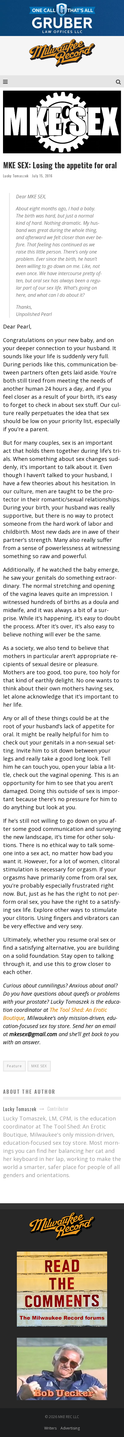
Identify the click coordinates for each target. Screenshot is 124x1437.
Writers (50, 1428)
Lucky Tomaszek (16, 175)
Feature (14, 1066)
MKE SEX (39, 1066)
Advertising (70, 1428)
